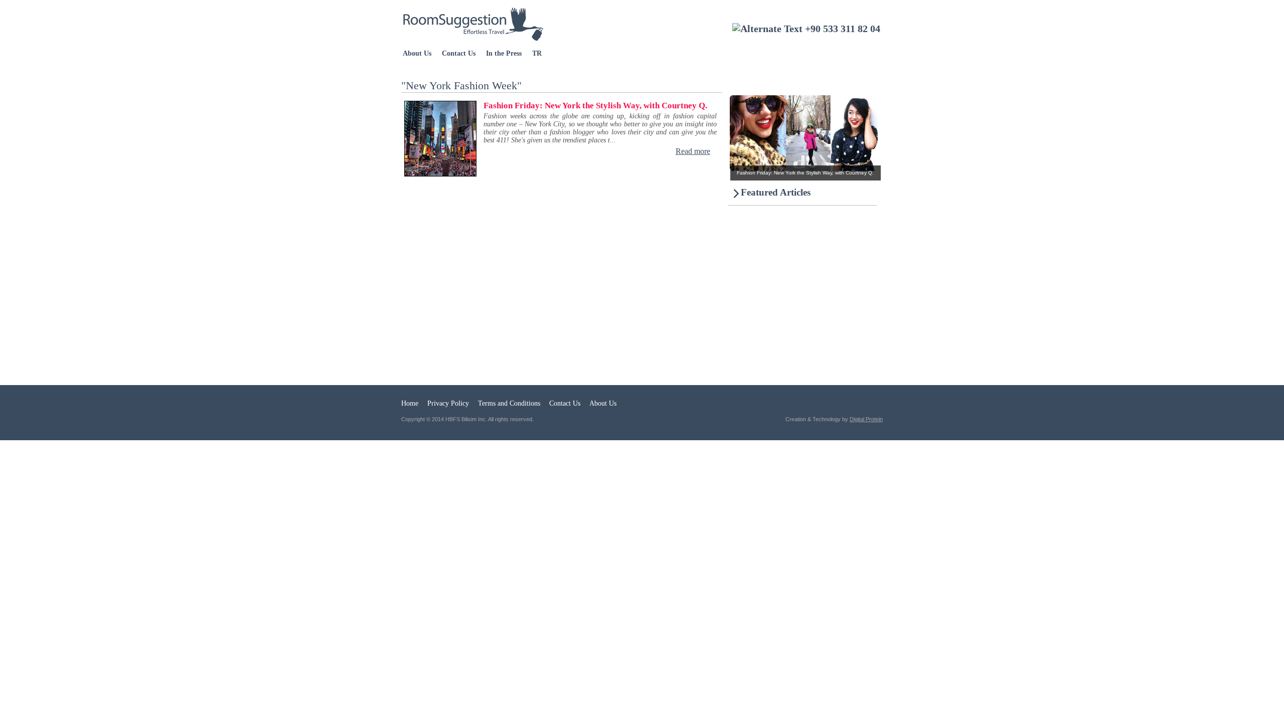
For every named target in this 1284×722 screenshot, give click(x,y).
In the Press (504, 53)
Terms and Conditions (509, 403)
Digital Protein (866, 419)
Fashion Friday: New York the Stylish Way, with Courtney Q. (595, 105)
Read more (693, 151)
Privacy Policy (448, 403)
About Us (417, 53)
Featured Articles (776, 192)
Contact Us (458, 53)
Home (409, 403)
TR (537, 53)
